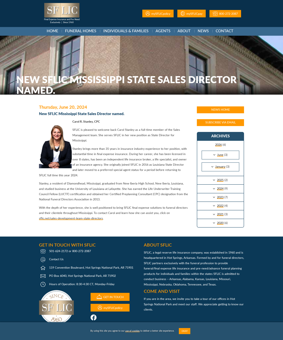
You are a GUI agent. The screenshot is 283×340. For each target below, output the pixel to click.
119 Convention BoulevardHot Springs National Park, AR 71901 (91, 267)
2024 (220, 188)
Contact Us (56, 259)
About (184, 31)
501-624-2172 (58, 251)
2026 (218, 144)
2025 (220, 180)
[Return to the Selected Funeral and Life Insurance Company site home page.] (61, 10)
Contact (224, 31)
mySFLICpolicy (160, 13)
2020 (220, 223)
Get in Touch (113, 297)
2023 (220, 197)
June (220, 155)
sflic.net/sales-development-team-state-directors (71, 218)
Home (52, 31)
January (220, 166)
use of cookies (132, 331)
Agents (163, 31)
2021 (220, 214)
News (203, 31)
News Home (220, 109)
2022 (220, 205)
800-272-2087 (228, 13)
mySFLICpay (194, 13)
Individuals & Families (126, 31)
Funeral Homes (80, 31)
